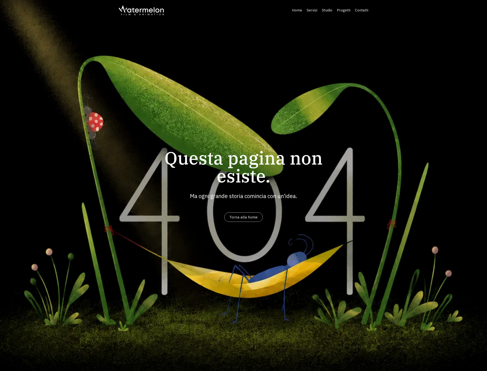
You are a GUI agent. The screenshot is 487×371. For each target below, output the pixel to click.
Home (297, 10)
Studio (327, 10)
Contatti (361, 10)
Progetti (343, 10)
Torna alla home (243, 217)
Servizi (312, 10)
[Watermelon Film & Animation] (141, 10)
